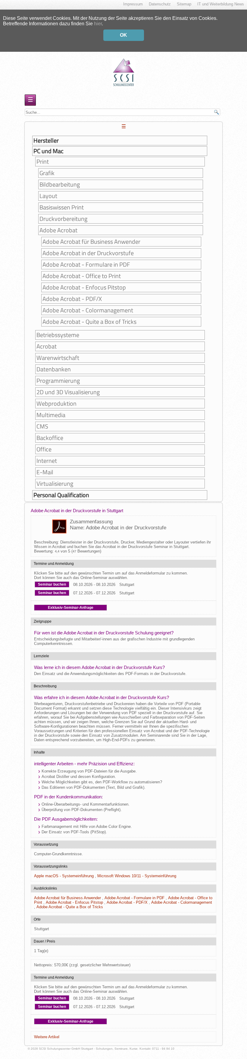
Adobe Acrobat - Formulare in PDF (86, 264)
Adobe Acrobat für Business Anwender (91, 241)
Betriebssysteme (57, 334)
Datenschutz (160, 4)
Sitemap (184, 4)
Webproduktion (56, 403)
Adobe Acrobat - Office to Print (81, 275)
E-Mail (44, 472)
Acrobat (46, 346)
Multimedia (50, 415)
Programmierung (58, 380)
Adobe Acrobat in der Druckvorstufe (88, 253)
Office (44, 449)
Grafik (47, 173)
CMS (42, 426)
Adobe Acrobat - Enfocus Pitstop (84, 287)
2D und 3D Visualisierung (68, 392)
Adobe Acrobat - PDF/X (72, 298)
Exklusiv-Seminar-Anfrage (70, 607)
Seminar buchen (52, 584)
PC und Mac (48, 151)
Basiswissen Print (61, 207)
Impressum (133, 4)
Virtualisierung (54, 483)
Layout (48, 195)
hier (98, 23)
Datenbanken (53, 369)
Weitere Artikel (46, 1037)
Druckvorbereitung (63, 218)
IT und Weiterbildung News (220, 4)
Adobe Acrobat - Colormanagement (87, 310)
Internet (46, 460)
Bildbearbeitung (59, 184)
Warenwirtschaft (57, 357)
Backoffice (49, 437)
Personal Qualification (61, 495)
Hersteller (46, 140)
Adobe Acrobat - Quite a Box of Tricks (89, 321)
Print (42, 161)
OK (123, 35)
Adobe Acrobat (58, 230)
